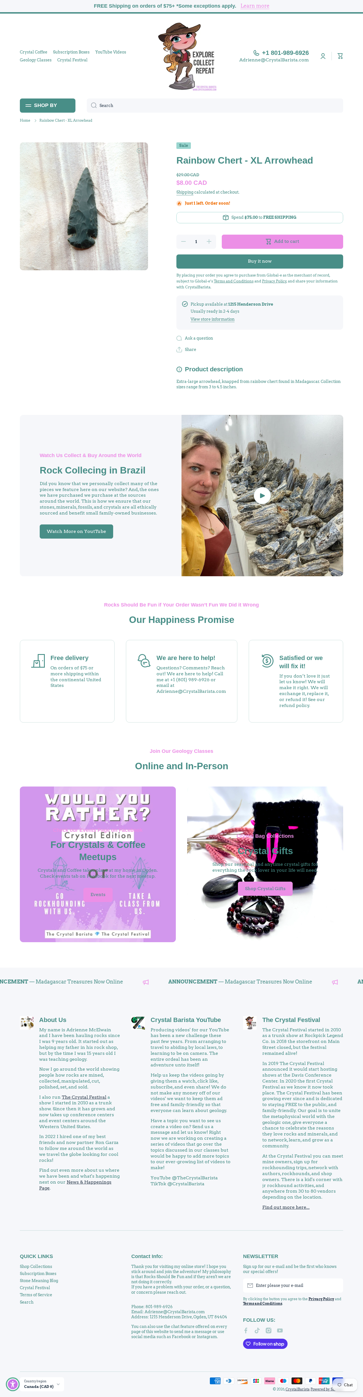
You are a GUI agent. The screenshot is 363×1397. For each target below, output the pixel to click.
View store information (213, 319)
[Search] (92, 105)
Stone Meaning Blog (39, 1280)
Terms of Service (36, 1295)
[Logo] (181, 56)
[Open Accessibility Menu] (13, 1384)
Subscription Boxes (38, 1273)
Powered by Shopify (327, 1389)
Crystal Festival (35, 1287)
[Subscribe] (336, 1285)
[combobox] (215, 105)
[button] (340, 56)
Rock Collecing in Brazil (92, 470)
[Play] (262, 495)
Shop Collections (36, 1266)
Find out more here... (286, 1207)
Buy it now (260, 261)
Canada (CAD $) (39, 1386)
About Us (52, 1019)
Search (26, 1302)
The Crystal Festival (84, 1097)
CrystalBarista (298, 1389)
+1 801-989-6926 (285, 52)
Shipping (184, 192)
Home (25, 120)
